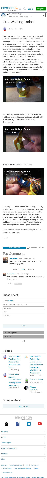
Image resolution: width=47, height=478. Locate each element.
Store (3, 459)
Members (4, 432)
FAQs (26, 465)
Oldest (15, 269)
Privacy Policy (7, 468)
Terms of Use (35, 465)
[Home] (9, 9)
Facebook (17, 424)
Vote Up (8, 283)
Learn (3, 437)
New (43, 15)
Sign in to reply (14, 248)
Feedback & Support (16, 465)
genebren (14, 258)
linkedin (29, 424)
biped (9, 337)
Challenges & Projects (9, 448)
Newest (31, 269)
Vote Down (12, 283)
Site (20, 9)
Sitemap (36, 468)
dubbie (11, 29)
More (8, 14)
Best (23, 270)
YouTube (40, 424)
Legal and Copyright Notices (22, 468)
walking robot (12, 333)
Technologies (6, 443)
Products (4, 453)
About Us (4, 465)
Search (24, 9)
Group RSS (23, 406)
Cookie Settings (7, 472)
